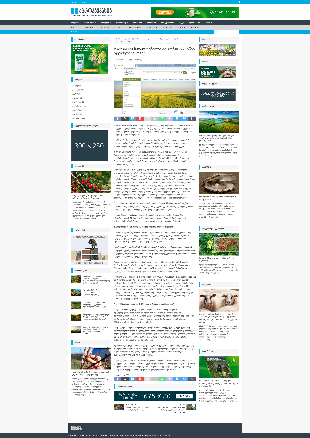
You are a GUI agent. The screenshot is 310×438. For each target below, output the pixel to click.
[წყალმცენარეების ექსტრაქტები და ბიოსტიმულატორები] (76, 292)
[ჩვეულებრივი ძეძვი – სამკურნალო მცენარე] (219, 244)
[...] (96, 218)
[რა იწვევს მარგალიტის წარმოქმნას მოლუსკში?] (219, 183)
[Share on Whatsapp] (162, 119)
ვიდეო (181, 23)
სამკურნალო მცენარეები (213, 229)
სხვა (208, 23)
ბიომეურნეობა (167, 23)
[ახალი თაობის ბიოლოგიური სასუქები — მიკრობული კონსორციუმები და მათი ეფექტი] (76, 329)
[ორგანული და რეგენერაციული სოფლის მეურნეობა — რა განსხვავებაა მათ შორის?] (76, 317)
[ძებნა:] (226, 32)
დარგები (105, 23)
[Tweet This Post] (125, 119)
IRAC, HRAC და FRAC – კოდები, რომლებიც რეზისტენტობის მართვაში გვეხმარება (218, 383)
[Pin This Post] (140, 119)
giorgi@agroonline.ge (160, 370)
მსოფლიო (137, 23)
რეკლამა (74, 2)
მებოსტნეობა (88, 27)
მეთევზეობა (180, 27)
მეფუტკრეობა (167, 27)
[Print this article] (154, 119)
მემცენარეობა (103, 27)
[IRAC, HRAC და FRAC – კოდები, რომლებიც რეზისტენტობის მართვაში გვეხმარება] (219, 367)
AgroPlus (151, 23)
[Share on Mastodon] (169, 119)
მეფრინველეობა (134, 27)
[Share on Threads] (191, 119)
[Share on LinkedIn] (132, 119)
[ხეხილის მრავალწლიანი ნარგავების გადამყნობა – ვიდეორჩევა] (91, 358)
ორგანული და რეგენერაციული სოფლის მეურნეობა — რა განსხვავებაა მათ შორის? (97, 317)
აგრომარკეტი (195, 23)
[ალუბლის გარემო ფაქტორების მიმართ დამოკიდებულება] (91, 182)
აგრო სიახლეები (136, 60)
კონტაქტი (85, 2)
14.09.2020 (121, 60)
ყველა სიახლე (90, 23)
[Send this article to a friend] (147, 119)
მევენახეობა (118, 27)
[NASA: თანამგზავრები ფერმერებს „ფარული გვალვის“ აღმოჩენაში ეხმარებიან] (219, 122)
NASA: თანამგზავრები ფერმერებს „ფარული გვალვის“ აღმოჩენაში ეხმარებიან (216, 138)
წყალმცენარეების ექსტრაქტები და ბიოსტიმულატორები (92, 292)
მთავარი (75, 23)
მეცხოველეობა (151, 27)
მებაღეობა (75, 27)
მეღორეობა (194, 27)
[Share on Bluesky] (184, 119)
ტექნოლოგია (122, 23)
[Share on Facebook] (117, 119)
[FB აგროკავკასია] (239, 2)
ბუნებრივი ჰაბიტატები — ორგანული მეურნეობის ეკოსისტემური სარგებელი (94, 304)
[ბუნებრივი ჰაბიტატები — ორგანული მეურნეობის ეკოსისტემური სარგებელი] (76, 305)
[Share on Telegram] (177, 119)
